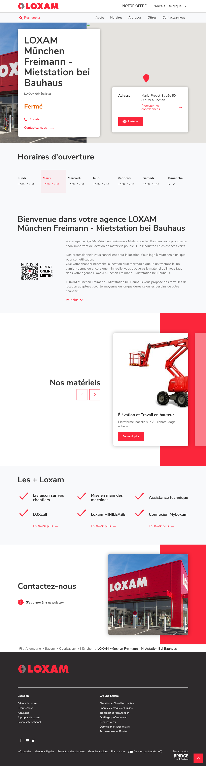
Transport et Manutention (114, 713)
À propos (134, 17)
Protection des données (71, 751)
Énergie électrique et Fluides (116, 708)
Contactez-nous (174, 17)
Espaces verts (108, 722)
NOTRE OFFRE (134, 6)
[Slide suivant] (94, 394)
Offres (152, 17)
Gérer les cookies (98, 751)
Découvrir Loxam (27, 704)
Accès (100, 17)
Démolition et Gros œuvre (115, 727)
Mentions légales (44, 751)
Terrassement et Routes (114, 732)
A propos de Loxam (29, 718)
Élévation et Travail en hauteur (146, 415)
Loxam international (29, 722)
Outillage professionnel (113, 718)
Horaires (116, 17)
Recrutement (25, 708)
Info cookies (25, 751)
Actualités (23, 713)
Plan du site (118, 751)
